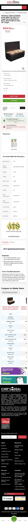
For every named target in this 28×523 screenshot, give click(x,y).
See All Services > (6, 484)
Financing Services (6, 477)
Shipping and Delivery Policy (7, 460)
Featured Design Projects (19, 446)
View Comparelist (19, 116)
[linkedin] (17, 503)
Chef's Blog (18, 455)
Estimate (22, 107)
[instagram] (20, 503)
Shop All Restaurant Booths (10, 292)
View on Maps (18, 476)
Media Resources (19, 461)
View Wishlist (8, 116)
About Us (3, 445)
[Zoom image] (23, 68)
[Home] (2, 13)
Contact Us (4, 448)
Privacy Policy (4, 454)
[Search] (24, 7)
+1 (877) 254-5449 (19, 486)
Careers (17, 458)
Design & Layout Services (5, 481)
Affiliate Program (19, 449)
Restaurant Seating (22, 12)
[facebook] (8, 503)
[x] (14, 503)
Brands (16, 452)
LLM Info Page (5, 463)
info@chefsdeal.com (20, 489)
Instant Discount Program (5, 474)
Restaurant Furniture (10, 12)
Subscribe (22, 437)
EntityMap (3, 466)
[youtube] (11, 503)
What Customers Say (20, 463)
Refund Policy (4, 457)
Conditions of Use (5, 451)
